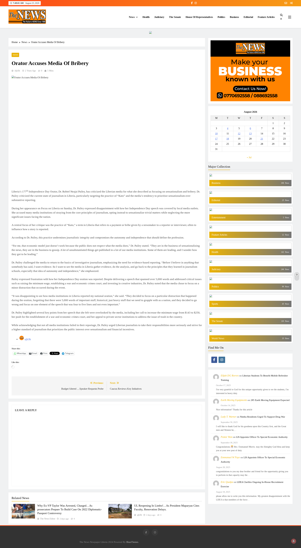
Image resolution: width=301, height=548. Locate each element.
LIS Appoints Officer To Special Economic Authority (262, 437)
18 (227, 138)
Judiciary (159, 17)
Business (234, 17)
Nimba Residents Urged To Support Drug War (262, 417)
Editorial (248, 17)
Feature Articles (266, 17)
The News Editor (47, 519)
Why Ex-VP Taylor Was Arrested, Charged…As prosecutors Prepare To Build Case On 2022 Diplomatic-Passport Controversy (69, 509)
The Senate (175, 17)
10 (216, 133)
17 (216, 138)
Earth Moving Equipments (234, 400)
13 (250, 133)
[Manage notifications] (293, 541)
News (132, 17)
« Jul (249, 157)
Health (146, 17)
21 (262, 138)
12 (239, 133)
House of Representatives (199, 17)
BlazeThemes (132, 542)
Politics (221, 17)
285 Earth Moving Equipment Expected (270, 400)
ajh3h (17, 71)
